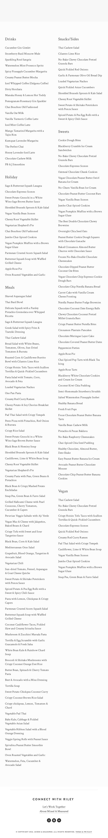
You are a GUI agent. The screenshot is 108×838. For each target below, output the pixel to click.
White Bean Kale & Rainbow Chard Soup (25, 652)
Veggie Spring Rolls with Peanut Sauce (26, 739)
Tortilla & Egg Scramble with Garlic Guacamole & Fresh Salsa (25, 642)
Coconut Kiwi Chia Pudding (74, 385)
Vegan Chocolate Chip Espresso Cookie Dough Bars (80, 279)
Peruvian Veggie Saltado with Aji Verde (27, 516)
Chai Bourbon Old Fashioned (21, 107)
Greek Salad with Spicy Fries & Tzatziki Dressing (22, 330)
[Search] (23, 11)
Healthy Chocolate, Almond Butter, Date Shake (78, 451)
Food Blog (71, 25)
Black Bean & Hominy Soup (20, 446)
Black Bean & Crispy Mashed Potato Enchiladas (25, 488)
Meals (9, 287)
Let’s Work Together (54, 807)
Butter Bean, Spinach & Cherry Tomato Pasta (27, 672)
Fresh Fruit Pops (67, 409)
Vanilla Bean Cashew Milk (73, 425)
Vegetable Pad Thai (15, 713)
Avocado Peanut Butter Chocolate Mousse (76, 466)
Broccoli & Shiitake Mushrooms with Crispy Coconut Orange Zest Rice (26, 662)
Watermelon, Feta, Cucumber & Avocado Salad (23, 763)
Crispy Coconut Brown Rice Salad (24, 698)
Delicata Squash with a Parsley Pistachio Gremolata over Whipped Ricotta (25, 312)
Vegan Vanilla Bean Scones (20, 213)
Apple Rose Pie (13, 269)
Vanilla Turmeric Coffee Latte (21, 119)
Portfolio (30, 25)
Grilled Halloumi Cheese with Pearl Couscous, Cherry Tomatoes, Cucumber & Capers (24, 506)
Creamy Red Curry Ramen (19, 399)
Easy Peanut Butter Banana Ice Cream (79, 459)
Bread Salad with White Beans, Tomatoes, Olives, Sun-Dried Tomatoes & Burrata (22, 347)
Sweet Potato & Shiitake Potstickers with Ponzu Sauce (25, 581)
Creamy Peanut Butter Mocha (21, 77)
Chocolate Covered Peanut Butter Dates (80, 342)
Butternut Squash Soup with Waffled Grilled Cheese (25, 261)
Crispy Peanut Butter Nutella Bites (77, 324)
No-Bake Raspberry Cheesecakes (76, 437)
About (8, 25)
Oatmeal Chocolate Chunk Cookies (77, 172)
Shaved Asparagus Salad (18, 296)
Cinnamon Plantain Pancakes (74, 330)
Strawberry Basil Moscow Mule (22, 54)
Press (82, 25)
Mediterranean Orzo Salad (19, 547)
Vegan (63, 491)
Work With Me (95, 25)
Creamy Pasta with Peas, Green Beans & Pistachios (27, 478)
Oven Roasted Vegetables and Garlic (25, 275)
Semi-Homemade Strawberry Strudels (79, 391)
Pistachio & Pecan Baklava (72, 431)
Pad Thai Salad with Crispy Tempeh (25, 415)
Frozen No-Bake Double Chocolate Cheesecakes (77, 259)
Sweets (63, 131)
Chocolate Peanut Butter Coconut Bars (79, 194)
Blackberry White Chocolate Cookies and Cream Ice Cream (79, 377)
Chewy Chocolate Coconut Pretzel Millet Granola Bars (77, 316)
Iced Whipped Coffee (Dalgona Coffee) (27, 83)
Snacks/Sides (68, 39)
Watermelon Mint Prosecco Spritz (24, 65)
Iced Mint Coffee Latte (17, 125)
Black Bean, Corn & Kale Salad (22, 541)
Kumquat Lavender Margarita (21, 141)
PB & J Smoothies (15, 164)
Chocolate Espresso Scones (20, 192)
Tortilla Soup (12, 686)
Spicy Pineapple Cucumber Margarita (26, 71)
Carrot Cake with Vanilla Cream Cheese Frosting (76, 294)
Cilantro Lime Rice (69, 54)
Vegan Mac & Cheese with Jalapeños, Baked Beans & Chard (25, 523)
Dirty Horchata (13, 89)
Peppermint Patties (69, 348)
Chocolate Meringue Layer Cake (76, 336)
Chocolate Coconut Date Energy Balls (79, 308)
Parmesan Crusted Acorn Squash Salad (26, 253)
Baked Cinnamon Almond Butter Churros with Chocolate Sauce (77, 249)
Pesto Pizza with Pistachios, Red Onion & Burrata (27, 423)
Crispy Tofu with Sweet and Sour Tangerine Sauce (23, 533)
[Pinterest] (54, 820)
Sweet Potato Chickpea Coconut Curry (26, 692)
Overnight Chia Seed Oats (72, 231)
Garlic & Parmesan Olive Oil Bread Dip (80, 75)
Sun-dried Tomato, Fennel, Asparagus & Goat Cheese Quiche (26, 571)
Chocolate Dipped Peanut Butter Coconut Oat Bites (76, 269)
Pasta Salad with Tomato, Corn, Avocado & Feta (22, 379)
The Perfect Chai (14, 146)
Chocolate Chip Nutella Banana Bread (79, 286)
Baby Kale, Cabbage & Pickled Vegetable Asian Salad (21, 721)
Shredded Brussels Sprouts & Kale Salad (27, 207)
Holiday (11, 177)
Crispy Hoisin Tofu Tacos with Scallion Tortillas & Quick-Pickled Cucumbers (27, 369)
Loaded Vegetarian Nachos (20, 387)
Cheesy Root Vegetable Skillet (21, 219)
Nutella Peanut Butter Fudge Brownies (79, 302)
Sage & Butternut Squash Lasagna (23, 186)
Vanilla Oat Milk (14, 113)
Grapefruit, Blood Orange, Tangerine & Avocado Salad (27, 555)
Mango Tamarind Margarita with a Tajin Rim (24, 133)
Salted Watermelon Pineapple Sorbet (78, 397)
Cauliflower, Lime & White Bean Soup (26, 458)
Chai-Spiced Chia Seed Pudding (76, 443)
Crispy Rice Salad (14, 431)
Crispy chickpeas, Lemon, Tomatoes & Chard (26, 705)
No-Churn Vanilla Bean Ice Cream (77, 188)
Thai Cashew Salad (15, 338)
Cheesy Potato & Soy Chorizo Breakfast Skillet (27, 407)
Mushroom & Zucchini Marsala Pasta (26, 634)
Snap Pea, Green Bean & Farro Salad (25, 496)
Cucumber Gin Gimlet (17, 48)
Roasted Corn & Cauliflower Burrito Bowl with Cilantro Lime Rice (25, 359)
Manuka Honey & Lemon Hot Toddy (25, 95)
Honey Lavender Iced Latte (20, 152)
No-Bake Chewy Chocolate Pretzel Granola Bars (77, 61)
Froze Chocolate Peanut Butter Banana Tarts (79, 417)
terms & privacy (84, 832)
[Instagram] (49, 820)
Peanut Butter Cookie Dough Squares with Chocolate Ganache (79, 239)
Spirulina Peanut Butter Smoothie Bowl (24, 747)
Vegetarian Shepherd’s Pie (19, 225)
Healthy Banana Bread (70, 403)
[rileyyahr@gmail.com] (59, 820)
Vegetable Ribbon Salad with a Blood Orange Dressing (25, 731)
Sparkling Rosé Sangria (18, 59)
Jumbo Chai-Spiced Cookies (21, 237)
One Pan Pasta (13, 393)
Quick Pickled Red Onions (73, 69)
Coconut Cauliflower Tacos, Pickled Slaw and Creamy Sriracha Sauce (25, 626)
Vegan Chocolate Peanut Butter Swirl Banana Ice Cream (78, 180)
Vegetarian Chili (14, 563)
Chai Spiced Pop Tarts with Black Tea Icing (79, 362)
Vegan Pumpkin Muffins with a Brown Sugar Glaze (27, 245)
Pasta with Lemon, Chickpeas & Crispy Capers (26, 601)
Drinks (10, 39)
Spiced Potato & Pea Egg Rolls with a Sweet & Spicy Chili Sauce (25, 591)
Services (18, 25)
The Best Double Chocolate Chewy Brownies (77, 223)
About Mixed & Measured (54, 811)
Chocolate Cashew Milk (18, 158)
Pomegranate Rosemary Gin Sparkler (25, 101)
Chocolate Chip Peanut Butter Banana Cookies (79, 476)
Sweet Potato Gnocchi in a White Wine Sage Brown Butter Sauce (23, 199)
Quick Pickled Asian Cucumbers (76, 87)
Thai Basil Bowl (14, 302)
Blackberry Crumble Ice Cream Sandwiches (75, 148)
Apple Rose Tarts (67, 370)
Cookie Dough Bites (69, 140)
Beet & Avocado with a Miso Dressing (26, 680)
